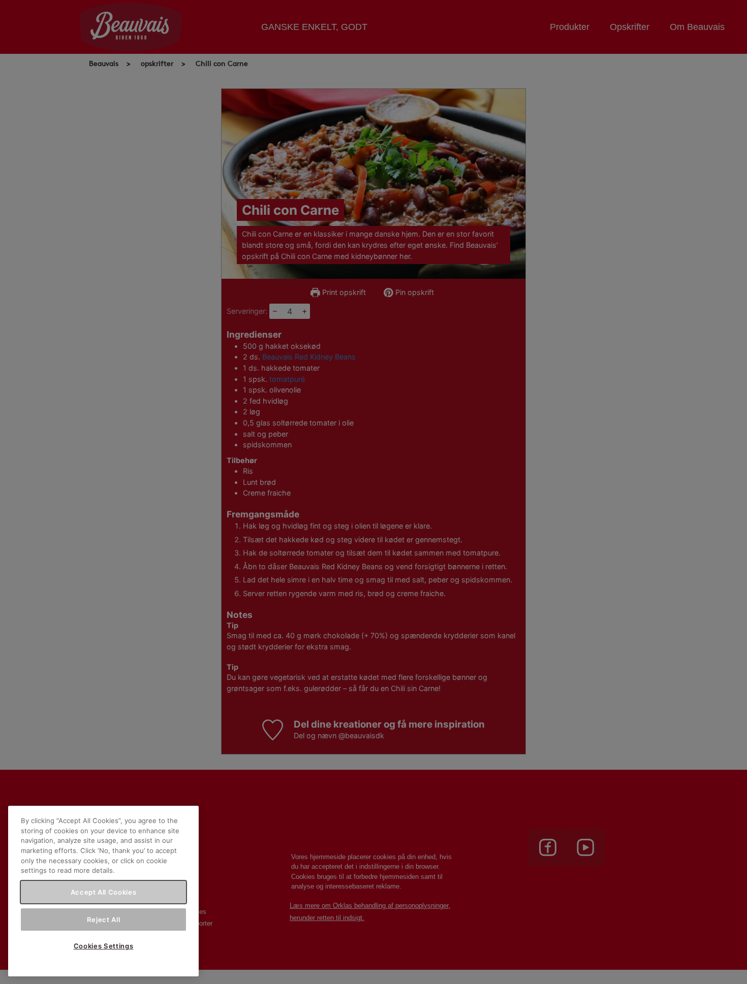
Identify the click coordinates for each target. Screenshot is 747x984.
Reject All (103, 919)
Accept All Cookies (104, 892)
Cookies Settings (104, 946)
